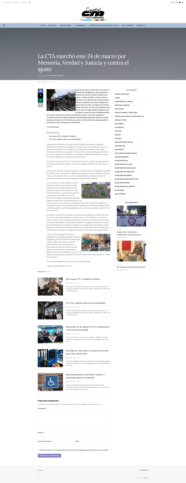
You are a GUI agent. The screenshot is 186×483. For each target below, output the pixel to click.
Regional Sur (120, 146)
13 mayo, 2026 (70, 381)
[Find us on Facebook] (171, 2)
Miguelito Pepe (120, 120)
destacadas (119, 109)
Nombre (41, 433)
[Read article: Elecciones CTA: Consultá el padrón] (50, 287)
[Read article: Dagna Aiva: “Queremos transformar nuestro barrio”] (131, 216)
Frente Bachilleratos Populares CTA (129, 116)
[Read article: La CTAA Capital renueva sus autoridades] (50, 310)
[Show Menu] (4, 25)
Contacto (23, 2)
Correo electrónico (45, 441)
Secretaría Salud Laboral (125, 186)
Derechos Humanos (122, 105)
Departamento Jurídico (124, 101)
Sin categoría (120, 194)
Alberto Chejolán (122, 94)
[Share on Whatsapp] (40, 100)
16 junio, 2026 (71, 357)
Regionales (81, 25)
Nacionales (53, 75)
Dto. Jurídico (127, 25)
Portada (118, 138)
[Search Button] (29, 2)
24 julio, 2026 (71, 307)
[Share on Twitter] (40, 95)
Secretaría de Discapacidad (125, 168)
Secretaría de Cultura (123, 164)
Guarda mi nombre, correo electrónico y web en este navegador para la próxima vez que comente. (74, 450)
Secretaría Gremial (122, 183)
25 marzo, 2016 (42, 75)
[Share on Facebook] (40, 91)
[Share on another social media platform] (40, 105)
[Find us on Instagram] (177, 2)
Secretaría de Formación (124, 172)
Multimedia (119, 124)
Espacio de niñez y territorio (126, 112)
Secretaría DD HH (121, 160)
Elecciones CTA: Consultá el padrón (62, 136)
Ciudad (117, 98)
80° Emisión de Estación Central (131, 267)
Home (39, 82)
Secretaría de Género (123, 175)
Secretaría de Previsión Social (126, 179)
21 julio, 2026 (71, 333)
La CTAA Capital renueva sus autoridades (65, 139)
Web (77, 441)
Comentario (42, 408)
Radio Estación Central (124, 142)
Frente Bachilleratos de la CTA (104, 25)
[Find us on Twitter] (174, 2)
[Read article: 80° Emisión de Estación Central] (131, 251)
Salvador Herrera (122, 157)
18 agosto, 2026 (71, 283)
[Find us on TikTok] (182, 2)
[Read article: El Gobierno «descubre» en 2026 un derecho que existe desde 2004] (50, 358)
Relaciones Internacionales (126, 153)
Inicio (43, 25)
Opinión (118, 135)
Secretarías (65, 25)
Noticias (52, 25)
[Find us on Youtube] (180, 2)
